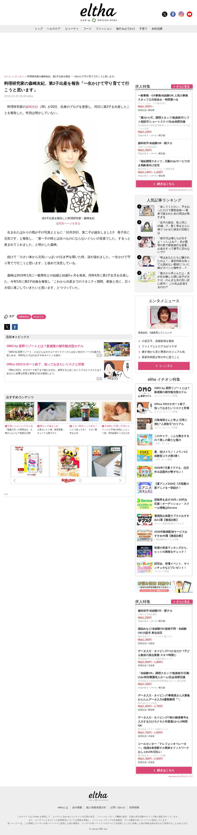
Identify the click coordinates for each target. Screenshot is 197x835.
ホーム (8, 76)
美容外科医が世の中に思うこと (160, 357)
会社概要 (77, 807)
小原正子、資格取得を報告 (158, 340)
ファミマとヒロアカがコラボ (159, 346)
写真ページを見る (69, 223)
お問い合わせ (117, 807)
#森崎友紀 (24, 316)
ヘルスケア (53, 28)
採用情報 (134, 807)
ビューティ (72, 28)
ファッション (104, 28)
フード (87, 28)
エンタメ (19, 76)
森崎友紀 (32, 106)
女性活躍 (157, 28)
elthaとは (63, 807)
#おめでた (38, 316)
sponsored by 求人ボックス (181, 190)
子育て (143, 28)
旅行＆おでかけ (125, 28)
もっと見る (166, 365)
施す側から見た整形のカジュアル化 (163, 351)
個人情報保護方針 (96, 807)
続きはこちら (165, 183)
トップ (39, 28)
